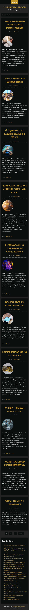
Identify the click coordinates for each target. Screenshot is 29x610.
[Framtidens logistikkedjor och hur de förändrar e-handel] (8, 212)
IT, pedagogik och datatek (14, 7)
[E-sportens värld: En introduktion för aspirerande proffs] (8, 271)
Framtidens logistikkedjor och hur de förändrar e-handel (14, 189)
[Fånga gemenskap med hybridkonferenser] (8, 101)
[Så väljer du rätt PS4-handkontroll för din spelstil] (8, 157)
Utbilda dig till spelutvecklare (11, 599)
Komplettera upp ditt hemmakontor (13, 572)
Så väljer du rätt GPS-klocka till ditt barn (14, 562)
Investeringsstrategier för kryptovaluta (14, 564)
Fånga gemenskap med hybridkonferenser (15, 549)
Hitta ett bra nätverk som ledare (12, 588)
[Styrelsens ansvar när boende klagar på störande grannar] (8, 47)
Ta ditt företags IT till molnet (11, 586)
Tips (7, 70)
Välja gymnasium (8, 589)
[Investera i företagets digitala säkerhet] (8, 431)
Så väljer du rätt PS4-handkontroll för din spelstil (14, 134)
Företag (8, 122)
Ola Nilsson (17, 31)
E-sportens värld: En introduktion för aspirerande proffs (14, 248)
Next (20, 533)
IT (6, 293)
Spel (7, 177)
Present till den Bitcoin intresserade (13, 595)
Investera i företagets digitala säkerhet (14, 566)
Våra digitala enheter (9, 597)
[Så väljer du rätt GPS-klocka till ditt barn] (8, 325)
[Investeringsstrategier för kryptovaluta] (8, 375)
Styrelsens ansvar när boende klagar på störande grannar (14, 24)
